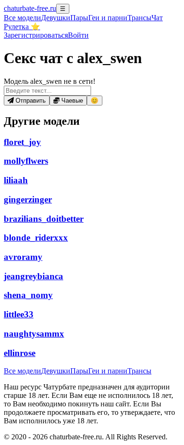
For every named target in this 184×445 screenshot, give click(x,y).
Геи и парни (107, 371)
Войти (78, 35)
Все (22, 18)
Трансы (139, 18)
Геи (107, 18)
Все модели (22, 371)
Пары (79, 18)
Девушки (55, 18)
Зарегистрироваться (36, 35)
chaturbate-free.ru (30, 8)
